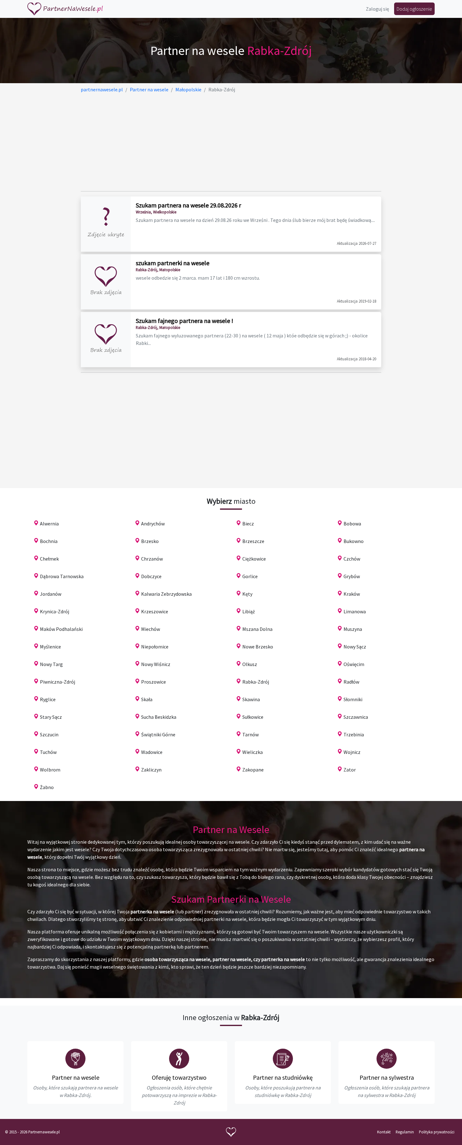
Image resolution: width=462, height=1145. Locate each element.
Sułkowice (252, 717)
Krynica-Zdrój (54, 611)
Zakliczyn (151, 769)
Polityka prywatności (436, 1131)
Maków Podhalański (61, 629)
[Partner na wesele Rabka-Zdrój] (75, 1059)
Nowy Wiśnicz (155, 664)
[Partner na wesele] (65, 9)
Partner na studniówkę (283, 1077)
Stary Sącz (51, 717)
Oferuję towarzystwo (179, 1077)
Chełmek (49, 559)
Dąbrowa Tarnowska (62, 576)
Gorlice (250, 576)
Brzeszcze (253, 541)
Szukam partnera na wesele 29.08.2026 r (188, 205)
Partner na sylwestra (387, 1077)
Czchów (352, 559)
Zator (350, 769)
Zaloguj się (377, 9)
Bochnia (49, 541)
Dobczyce (151, 576)
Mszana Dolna (257, 629)
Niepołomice (154, 646)
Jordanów (50, 594)
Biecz (248, 523)
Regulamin (405, 1131)
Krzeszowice (154, 611)
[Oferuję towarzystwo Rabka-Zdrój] (179, 1059)
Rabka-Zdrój (255, 682)
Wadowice (151, 752)
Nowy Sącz (355, 646)
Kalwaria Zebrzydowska (166, 594)
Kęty (247, 594)
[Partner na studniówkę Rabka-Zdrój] (283, 1059)
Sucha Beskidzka (158, 717)
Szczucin (49, 734)
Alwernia (49, 523)
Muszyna (353, 629)
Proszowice (153, 682)
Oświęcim (354, 664)
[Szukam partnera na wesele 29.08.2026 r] (106, 224)
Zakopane (253, 769)
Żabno (47, 787)
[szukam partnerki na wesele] (106, 281)
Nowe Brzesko (257, 646)
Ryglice (48, 699)
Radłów (351, 682)
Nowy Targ (51, 664)
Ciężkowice (254, 559)
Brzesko (150, 541)
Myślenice (50, 646)
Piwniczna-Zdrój (57, 682)
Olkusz (249, 664)
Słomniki (353, 699)
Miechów (150, 629)
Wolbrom (50, 769)
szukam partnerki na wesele (172, 263)
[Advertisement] (231, 142)
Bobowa (352, 523)
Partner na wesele (75, 1077)
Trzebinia (354, 734)
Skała (146, 699)
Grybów (352, 576)
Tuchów (48, 752)
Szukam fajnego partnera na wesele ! (184, 321)
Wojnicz (352, 752)
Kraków (352, 594)
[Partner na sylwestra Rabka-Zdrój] (386, 1059)
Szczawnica (356, 717)
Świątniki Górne (158, 734)
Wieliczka (252, 752)
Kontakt (384, 1131)
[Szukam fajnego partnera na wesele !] (106, 339)
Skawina (251, 699)
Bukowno (354, 541)
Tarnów (250, 734)
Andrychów (153, 523)
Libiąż (248, 611)
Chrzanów (152, 559)
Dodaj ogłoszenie (414, 9)
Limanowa (355, 611)
